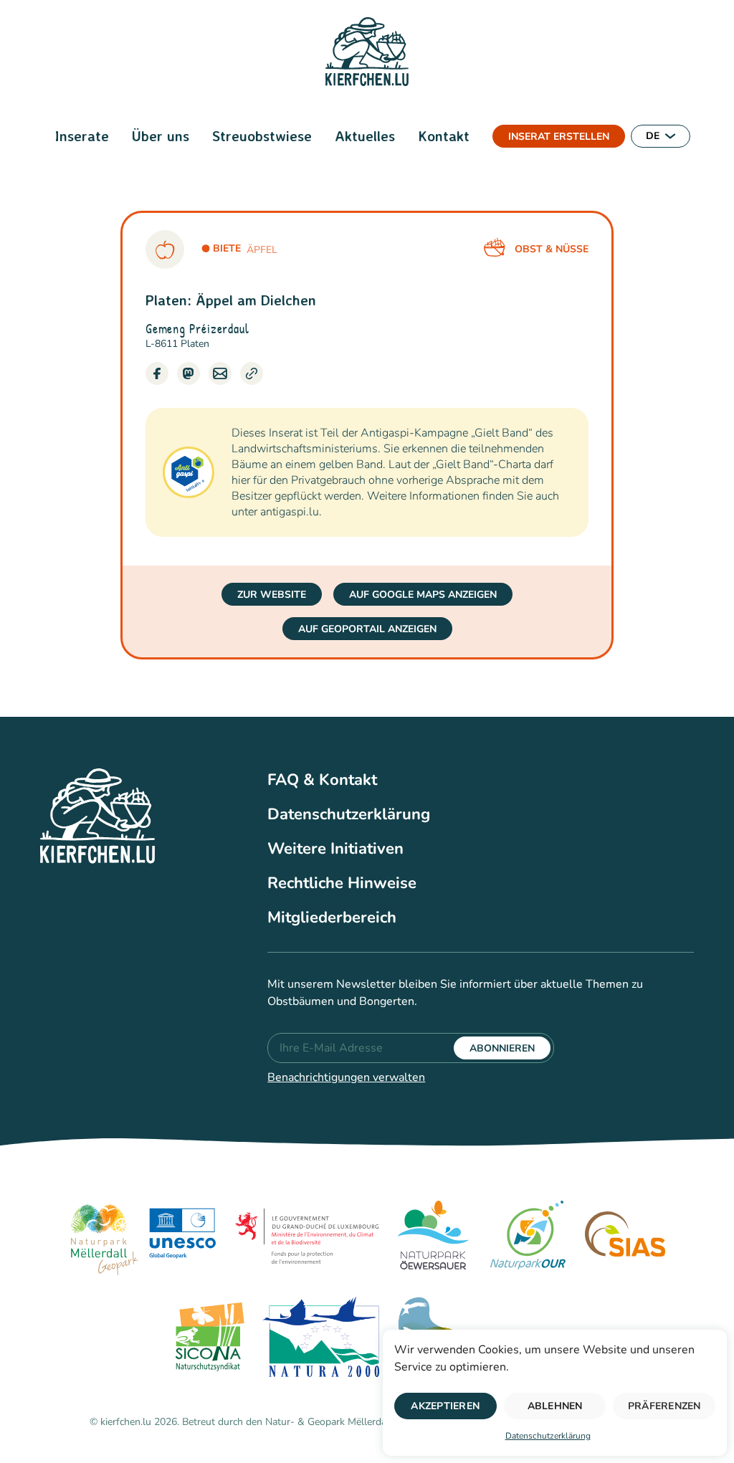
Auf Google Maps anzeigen (423, 594)
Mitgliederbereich (331, 917)
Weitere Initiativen (335, 848)
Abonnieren (502, 1048)
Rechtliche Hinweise (341, 883)
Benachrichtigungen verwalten (346, 1077)
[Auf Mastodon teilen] (188, 373)
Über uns (160, 136)
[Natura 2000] (320, 1339)
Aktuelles (365, 136)
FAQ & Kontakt (322, 780)
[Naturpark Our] (527, 1237)
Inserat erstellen (558, 136)
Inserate (82, 136)
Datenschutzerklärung (548, 1435)
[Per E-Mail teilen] (220, 373)
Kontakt (444, 136)
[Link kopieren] (251, 373)
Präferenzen (664, 1406)
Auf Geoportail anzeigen (367, 629)
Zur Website (271, 594)
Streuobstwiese (262, 136)
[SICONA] (208, 1339)
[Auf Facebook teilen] (157, 373)
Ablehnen (555, 1406)
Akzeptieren (445, 1406)
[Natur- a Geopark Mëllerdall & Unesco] (143, 1237)
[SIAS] (625, 1237)
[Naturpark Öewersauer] (433, 1237)
